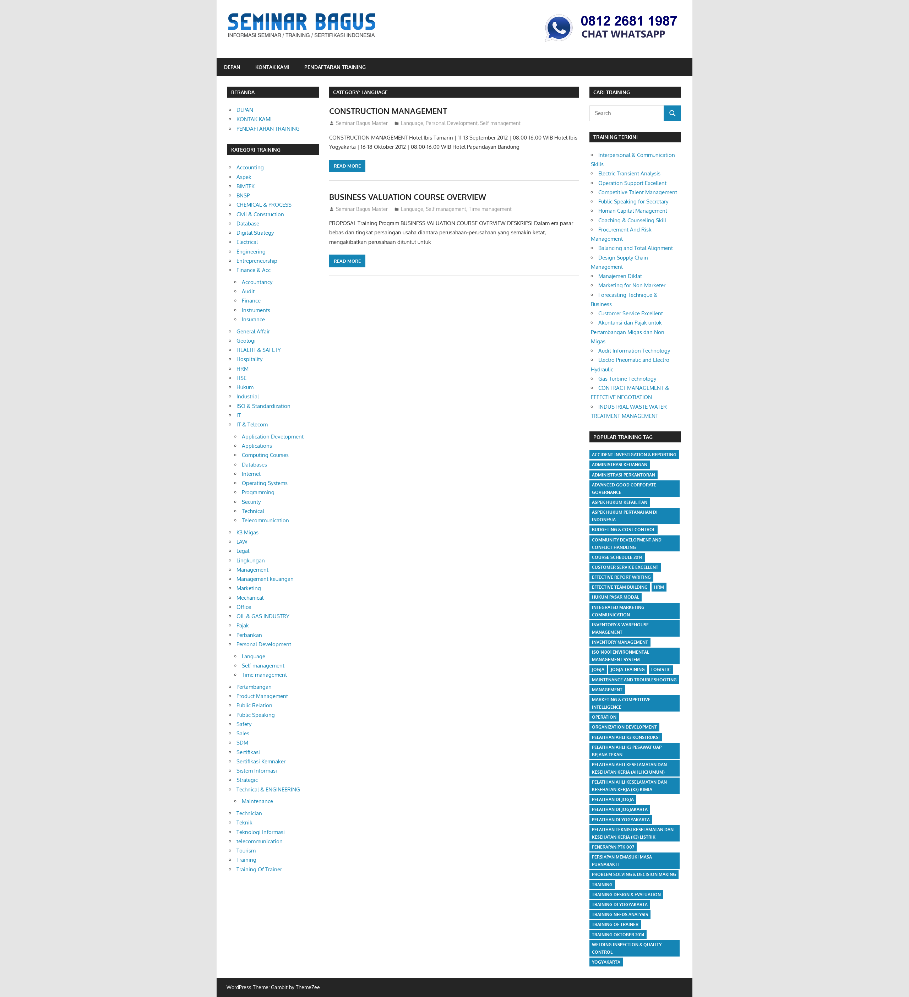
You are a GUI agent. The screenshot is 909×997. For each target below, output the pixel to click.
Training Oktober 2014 (618, 934)
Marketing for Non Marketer (631, 285)
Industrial (247, 396)
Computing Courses (265, 455)
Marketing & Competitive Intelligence (621, 703)
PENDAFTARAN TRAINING (335, 67)
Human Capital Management (632, 210)
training (602, 884)
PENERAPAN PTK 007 (613, 847)
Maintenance (257, 801)
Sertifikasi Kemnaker (260, 761)
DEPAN (232, 67)
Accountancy (257, 282)
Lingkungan (250, 560)
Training (246, 859)
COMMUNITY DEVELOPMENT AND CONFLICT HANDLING (627, 543)
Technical (253, 511)
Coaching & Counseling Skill (632, 220)
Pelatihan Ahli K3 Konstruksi (626, 737)
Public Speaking (255, 715)
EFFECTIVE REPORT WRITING (621, 577)
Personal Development (452, 123)
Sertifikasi (248, 752)
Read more (347, 166)
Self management (500, 123)
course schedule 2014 (617, 557)
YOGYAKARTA (606, 962)
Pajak (242, 625)
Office (243, 607)
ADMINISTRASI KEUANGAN (619, 464)
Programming (258, 492)
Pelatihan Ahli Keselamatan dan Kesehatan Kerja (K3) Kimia (629, 785)
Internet (251, 473)
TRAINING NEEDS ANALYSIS (620, 914)
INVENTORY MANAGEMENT (620, 642)
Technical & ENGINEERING (268, 789)
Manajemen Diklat (620, 276)
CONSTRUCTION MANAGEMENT (388, 111)
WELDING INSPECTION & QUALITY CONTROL (627, 948)
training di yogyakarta (620, 904)
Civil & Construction (260, 214)
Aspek (243, 177)
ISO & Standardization (263, 406)
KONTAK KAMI (272, 67)
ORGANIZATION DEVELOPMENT (624, 727)
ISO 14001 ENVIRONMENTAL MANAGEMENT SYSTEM (620, 655)
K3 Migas (247, 532)
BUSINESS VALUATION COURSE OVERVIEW (407, 197)
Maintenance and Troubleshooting (634, 679)
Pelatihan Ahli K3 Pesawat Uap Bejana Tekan (627, 751)
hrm (659, 587)
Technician (249, 813)
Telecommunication (265, 520)
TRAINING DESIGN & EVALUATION (626, 894)
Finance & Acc (253, 270)
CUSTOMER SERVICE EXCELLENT (625, 567)
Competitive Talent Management (637, 192)
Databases (254, 464)
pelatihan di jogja (613, 799)
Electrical (247, 242)
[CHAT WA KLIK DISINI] (611, 42)
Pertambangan (254, 686)
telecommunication (259, 841)
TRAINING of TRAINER (615, 924)
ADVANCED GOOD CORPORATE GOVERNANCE (624, 488)
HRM (242, 368)
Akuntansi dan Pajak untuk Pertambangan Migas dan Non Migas (627, 332)
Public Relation (254, 705)
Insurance (253, 319)
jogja (598, 669)
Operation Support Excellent (632, 183)
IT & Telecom (252, 424)
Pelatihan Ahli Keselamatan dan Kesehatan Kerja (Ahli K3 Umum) (629, 768)
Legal (242, 550)
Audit (248, 291)
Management (252, 569)
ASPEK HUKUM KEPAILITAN (619, 502)
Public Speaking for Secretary (633, 201)
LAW (241, 541)
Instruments (256, 310)
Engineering (251, 251)
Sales (242, 733)
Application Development (273, 436)
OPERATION (604, 717)
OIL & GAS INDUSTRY (262, 616)
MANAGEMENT (607, 689)
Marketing (248, 588)
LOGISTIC (661, 669)
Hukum (245, 387)
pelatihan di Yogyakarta (621, 819)
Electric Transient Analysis (629, 173)
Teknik (244, 822)
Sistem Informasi (256, 770)
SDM (242, 742)
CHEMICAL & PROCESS (264, 204)
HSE (241, 378)
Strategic (247, 780)
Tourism (246, 850)
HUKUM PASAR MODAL (615, 597)
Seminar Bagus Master (362, 123)
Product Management (262, 696)
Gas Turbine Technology (627, 378)
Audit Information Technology (634, 350)
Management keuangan (265, 579)
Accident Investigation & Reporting (634, 454)
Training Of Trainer (259, 869)
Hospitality (249, 359)
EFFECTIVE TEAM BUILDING (620, 587)
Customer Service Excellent (630, 313)
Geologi (246, 340)
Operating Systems (265, 483)
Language (412, 123)
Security (251, 501)
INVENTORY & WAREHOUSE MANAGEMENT (620, 628)
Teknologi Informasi (260, 832)
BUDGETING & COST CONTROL (623, 529)
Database (247, 223)
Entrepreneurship (256, 260)
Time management (490, 209)
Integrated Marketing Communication (618, 611)
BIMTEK (245, 186)
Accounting (250, 167)
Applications (257, 445)
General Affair (253, 331)
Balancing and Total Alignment (635, 248)
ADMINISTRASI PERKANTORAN (623, 475)
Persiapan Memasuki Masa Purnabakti (622, 860)
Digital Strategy (255, 232)
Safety (243, 724)
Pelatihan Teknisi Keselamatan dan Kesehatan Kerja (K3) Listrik (633, 833)
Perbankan (249, 635)
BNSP (243, 195)
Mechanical (249, 597)
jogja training (628, 669)
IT (238, 415)
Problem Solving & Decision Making (634, 874)
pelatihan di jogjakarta (620, 809)
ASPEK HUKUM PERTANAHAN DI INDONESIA (625, 516)
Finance (251, 300)
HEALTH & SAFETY (258, 350)
